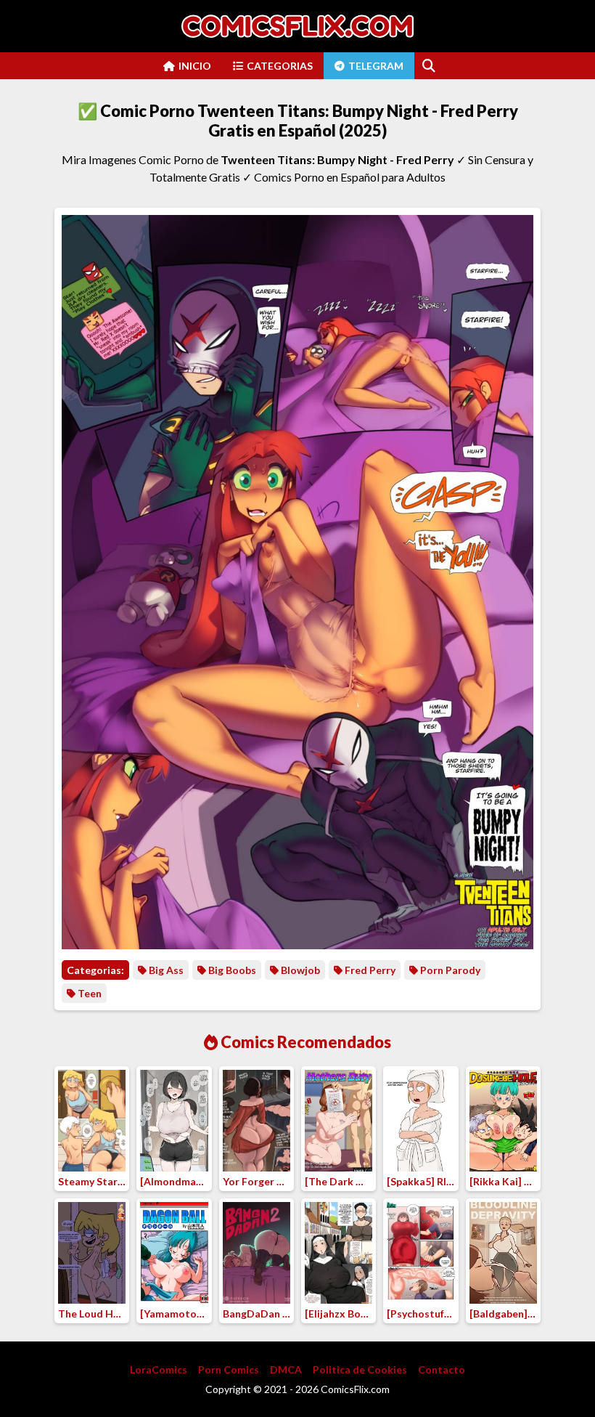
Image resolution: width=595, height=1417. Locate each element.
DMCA (286, 1369)
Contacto (441, 1369)
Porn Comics (228, 1369)
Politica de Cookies (360, 1369)
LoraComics (158, 1369)
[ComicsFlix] (297, 26)
